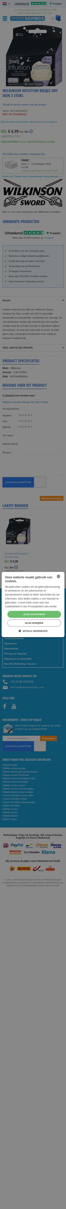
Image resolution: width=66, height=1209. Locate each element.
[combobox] (58, 576)
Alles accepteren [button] (34, 614)
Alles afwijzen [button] (34, 622)
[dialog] (33, 604)
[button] (33, 631)
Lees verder (50, 606)
